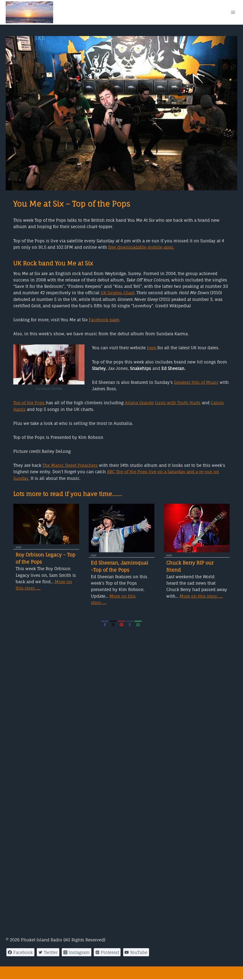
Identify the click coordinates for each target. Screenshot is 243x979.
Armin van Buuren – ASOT (32, 851)
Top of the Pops (29, 402)
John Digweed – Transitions (34, 872)
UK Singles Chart (117, 292)
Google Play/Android (26, 668)
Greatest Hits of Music (196, 382)
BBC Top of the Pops (26, 830)
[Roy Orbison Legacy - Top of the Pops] (46, 524)
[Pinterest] (121, 624)
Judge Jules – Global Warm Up (37, 883)
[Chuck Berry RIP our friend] (197, 528)
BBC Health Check (24, 817)
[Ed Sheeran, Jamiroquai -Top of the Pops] (121, 528)
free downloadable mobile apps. (141, 247)
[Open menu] (233, 12)
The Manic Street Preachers (70, 465)
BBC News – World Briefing (32, 765)
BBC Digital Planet (24, 778)
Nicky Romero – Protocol (31, 893)
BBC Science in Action (28, 804)
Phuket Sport (19, 710)
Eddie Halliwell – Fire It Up (33, 862)
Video (11, 731)
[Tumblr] (129, 624)
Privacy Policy (20, 959)
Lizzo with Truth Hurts (178, 402)
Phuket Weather (22, 699)
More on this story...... (201, 596)
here (152, 347)
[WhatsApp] (138, 624)
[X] (113, 624)
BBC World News (22, 752)
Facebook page (104, 319)
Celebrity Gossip (22, 720)
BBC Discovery (20, 791)
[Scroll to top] (121, 972)
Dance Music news (25, 689)
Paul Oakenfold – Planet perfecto (39, 914)
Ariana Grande (139, 402)
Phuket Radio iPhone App (32, 678)
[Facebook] (104, 624)
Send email (53, 959)
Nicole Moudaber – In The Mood (39, 904)
